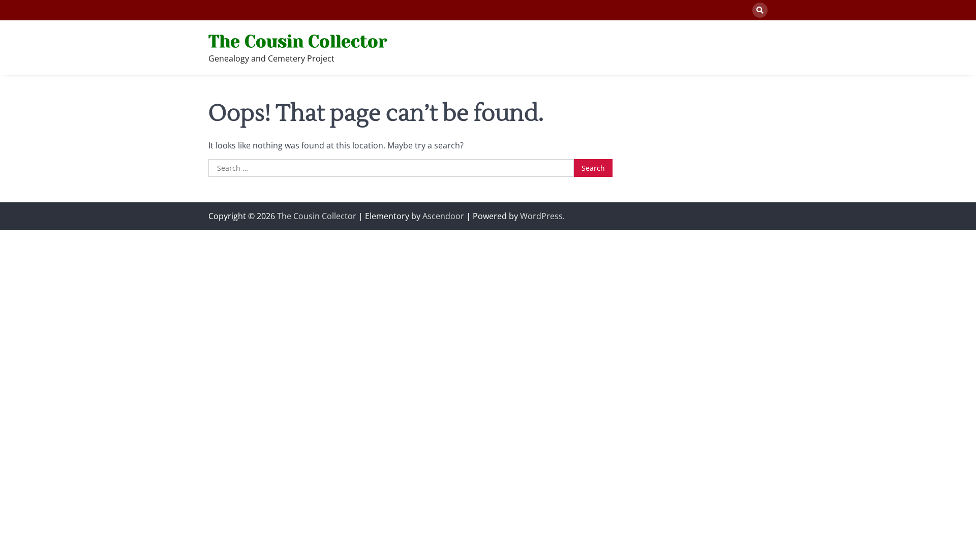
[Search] (760, 10)
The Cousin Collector (297, 41)
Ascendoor (443, 216)
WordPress (541, 216)
